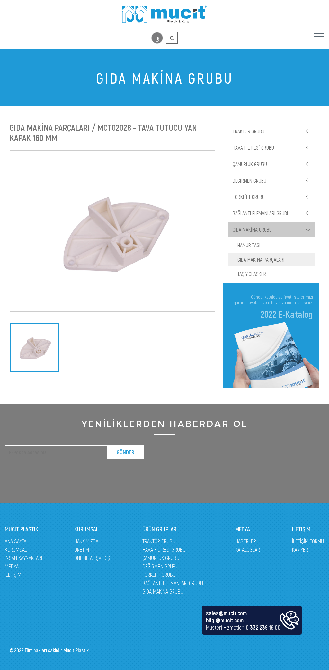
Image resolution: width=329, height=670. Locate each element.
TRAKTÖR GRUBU (248, 131)
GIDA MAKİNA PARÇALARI (260, 259)
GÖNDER (125, 452)
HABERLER (245, 541)
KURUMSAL (16, 549)
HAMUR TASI (248, 245)
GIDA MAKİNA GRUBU (252, 229)
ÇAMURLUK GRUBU (250, 164)
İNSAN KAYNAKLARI (23, 557)
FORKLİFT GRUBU (249, 196)
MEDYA (12, 566)
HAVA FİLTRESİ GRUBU (253, 147)
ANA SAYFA (15, 541)
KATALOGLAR (247, 549)
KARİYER (300, 549)
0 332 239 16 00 (263, 627)
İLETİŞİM (13, 574)
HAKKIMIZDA (86, 541)
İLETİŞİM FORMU (308, 541)
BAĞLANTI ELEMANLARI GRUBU (261, 213)
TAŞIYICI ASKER (251, 274)
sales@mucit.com (226, 613)
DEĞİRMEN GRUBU (249, 180)
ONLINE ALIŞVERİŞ (92, 557)
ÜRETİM (81, 549)
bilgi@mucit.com (225, 620)
